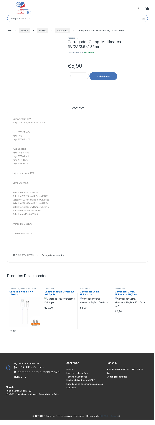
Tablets (42, 30)
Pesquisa (144, 18)
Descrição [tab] (77, 107)
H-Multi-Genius (109, 416)
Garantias (71, 369)
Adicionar (104, 76)
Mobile (24, 30)
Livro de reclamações (77, 373)
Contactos (71, 387)
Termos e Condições (76, 376)
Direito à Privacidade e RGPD (80, 380)
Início (9, 30)
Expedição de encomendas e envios (84, 384)
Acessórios (62, 30)
